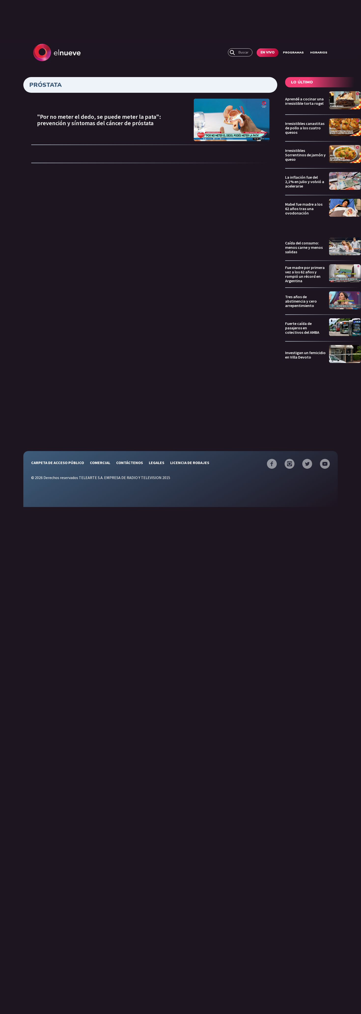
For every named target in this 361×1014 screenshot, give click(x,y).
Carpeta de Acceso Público (57, 462)
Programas (293, 52)
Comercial (100, 462)
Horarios (318, 52)
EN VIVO (268, 52)
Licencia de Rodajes (189, 462)
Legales (156, 462)
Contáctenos (129, 462)
